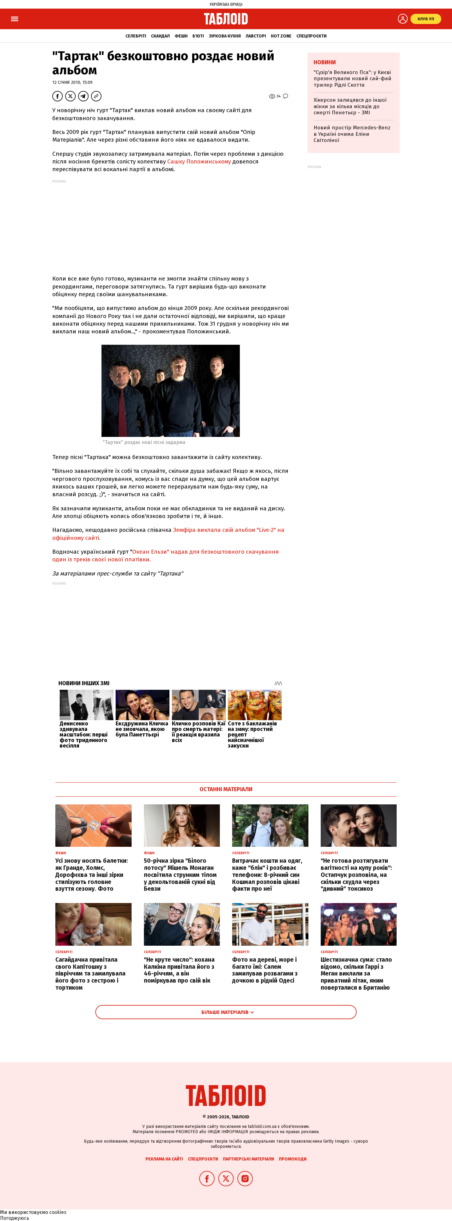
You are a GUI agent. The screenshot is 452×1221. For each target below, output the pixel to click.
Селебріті (135, 36)
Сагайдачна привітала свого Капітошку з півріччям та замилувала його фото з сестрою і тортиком (90, 973)
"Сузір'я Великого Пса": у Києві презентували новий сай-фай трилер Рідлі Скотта (352, 78)
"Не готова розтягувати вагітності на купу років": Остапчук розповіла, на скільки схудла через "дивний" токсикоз (356, 874)
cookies (57, 1212)
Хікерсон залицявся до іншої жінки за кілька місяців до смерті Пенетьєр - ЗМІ (350, 106)
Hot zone (281, 36)
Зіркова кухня (225, 36)
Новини (325, 62)
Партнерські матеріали (248, 1159)
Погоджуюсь (14, 1218)
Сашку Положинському (199, 161)
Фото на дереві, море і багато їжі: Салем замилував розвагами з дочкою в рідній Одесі (265, 970)
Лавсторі (256, 36)
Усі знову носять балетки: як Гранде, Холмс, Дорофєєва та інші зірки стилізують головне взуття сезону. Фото (91, 874)
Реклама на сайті (164, 1159)
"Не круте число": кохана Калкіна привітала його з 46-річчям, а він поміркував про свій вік (179, 970)
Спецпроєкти (311, 36)
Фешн (181, 36)
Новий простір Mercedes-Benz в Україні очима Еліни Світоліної (352, 133)
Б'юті (198, 36)
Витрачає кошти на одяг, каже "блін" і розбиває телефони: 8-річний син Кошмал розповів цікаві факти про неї (267, 874)
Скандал (160, 36)
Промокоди (293, 1159)
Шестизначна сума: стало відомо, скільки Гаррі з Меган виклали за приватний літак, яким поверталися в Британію (356, 973)
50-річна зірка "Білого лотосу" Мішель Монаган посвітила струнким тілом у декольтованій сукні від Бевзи (180, 874)
